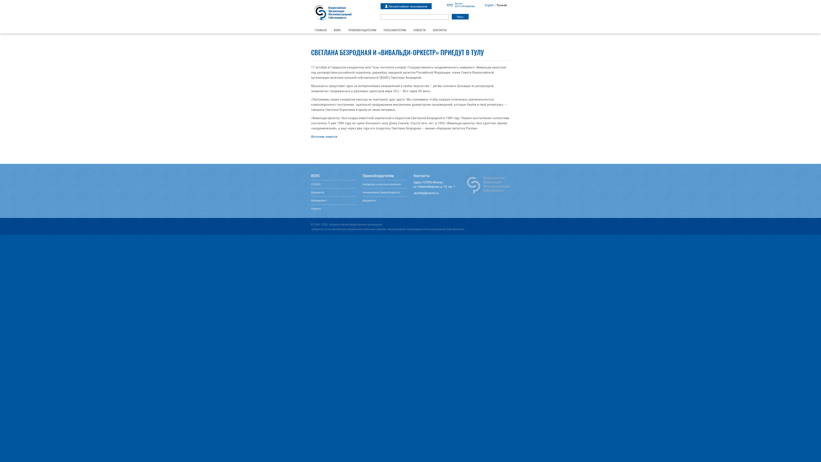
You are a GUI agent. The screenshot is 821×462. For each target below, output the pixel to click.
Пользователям (395, 30)
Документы (317, 192)
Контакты (440, 30)
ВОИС (337, 30)
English (489, 5)
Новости (419, 30)
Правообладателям (362, 30)
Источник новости (324, 137)
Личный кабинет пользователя (407, 6)
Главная (321, 30)
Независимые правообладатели (381, 192)
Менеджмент (318, 200)
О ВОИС (316, 184)
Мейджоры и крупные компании (381, 184)
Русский (502, 5)
